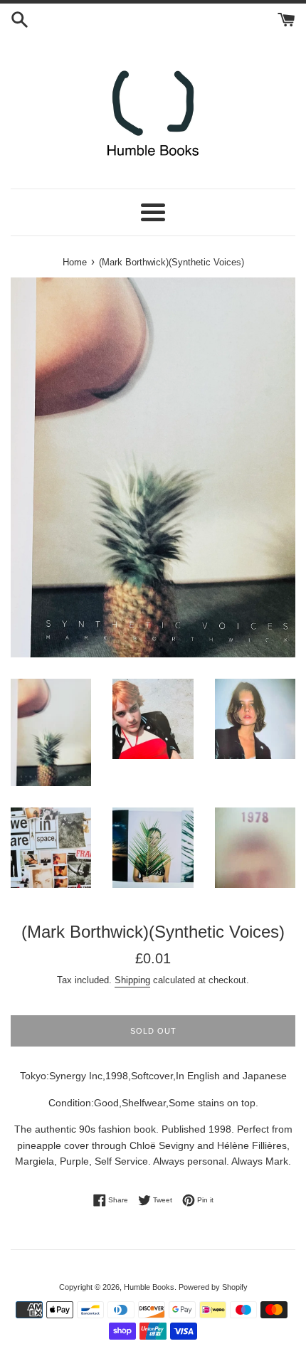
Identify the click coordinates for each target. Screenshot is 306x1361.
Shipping (132, 980)
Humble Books (149, 1287)
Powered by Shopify (213, 1287)
